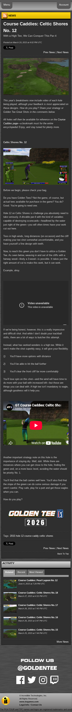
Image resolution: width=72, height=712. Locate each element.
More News (63, 641)
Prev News (49, 52)
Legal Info (24, 705)
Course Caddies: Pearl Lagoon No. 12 (38, 580)
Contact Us (36, 705)
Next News (63, 52)
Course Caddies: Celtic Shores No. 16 (38, 617)
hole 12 (20, 535)
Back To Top (63, 554)
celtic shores (46, 535)
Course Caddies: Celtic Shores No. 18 (38, 592)
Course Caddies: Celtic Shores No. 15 (38, 630)
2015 (12, 535)
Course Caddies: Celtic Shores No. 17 (38, 605)
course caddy (31, 535)
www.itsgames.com (29, 702)
